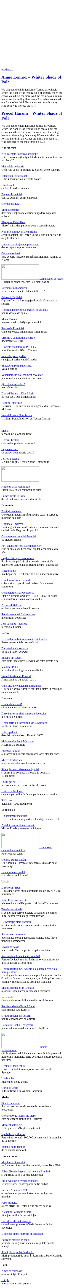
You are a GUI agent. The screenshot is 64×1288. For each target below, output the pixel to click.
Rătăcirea (6, 800)
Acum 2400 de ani (11, 605)
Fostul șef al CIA (11, 781)
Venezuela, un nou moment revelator (21, 374)
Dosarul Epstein (10, 439)
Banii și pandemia (11, 511)
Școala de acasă (10, 946)
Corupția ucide (9, 1087)
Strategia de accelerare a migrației (20, 769)
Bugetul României (11, 194)
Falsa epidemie (9, 732)
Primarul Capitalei (11, 297)
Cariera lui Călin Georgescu (17, 1024)
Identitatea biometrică (13, 1162)
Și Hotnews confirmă (13, 384)
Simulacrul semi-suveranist (16, 365)
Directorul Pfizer (10, 887)
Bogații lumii (8, 570)
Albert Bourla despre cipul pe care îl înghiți (25, 1171)
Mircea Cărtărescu (11, 760)
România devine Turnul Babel (18, 1006)
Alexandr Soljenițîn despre (16, 1211)
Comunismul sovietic (51, 278)
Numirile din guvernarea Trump (19, 231)
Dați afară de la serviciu (14, 648)
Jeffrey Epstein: (10, 458)
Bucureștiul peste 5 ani (14, 175)
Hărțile (5, 1280)
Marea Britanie (9, 319)
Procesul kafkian (10, 750)
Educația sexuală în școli (15, 1239)
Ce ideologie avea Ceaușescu (17, 592)
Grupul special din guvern (16, 1015)
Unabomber (8, 1078)
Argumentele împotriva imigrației (20, 153)
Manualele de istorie (12, 166)
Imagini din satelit (11, 657)
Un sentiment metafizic (14, 815)
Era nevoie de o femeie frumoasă (19, 1180)
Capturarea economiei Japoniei (18, 536)
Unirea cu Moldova (12, 791)
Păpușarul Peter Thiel (13, 222)
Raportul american (11, 402)
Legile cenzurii (9, 449)
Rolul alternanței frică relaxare (18, 614)
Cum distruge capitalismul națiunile (21, 685)
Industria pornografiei (13, 356)
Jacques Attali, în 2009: (14, 1190)
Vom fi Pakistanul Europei (16, 676)
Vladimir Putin (9, 667)
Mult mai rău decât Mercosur (17, 741)
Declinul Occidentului (13, 1065)
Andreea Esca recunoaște (15, 486)
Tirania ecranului (10, 1103)
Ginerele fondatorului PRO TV (18, 346)
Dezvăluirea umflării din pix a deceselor (23, 713)
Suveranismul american (14, 287)
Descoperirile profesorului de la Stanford (24, 722)
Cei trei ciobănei (10, 253)
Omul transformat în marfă (16, 580)
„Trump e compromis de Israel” (19, 337)
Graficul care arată (11, 704)
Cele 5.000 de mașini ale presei (18, 1115)
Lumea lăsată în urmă (13, 495)
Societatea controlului (13, 934)
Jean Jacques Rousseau (14, 623)
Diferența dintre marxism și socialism (22, 1233)
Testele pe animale (11, 909)
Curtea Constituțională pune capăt (20, 244)
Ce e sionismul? (10, 203)
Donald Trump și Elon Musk (17, 393)
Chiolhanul (7, 185)
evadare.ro (7, 69)
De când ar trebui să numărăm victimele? (24, 639)
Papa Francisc (9, 1202)
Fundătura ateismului (13, 872)
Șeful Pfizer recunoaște (14, 900)
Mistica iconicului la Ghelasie (17, 987)
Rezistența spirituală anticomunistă (20, 956)
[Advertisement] (32, 34)
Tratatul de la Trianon (13, 1146)
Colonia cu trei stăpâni (13, 859)
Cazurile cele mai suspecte (16, 1221)
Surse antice (8, 997)
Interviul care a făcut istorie (16, 415)
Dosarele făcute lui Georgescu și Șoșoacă (24, 309)
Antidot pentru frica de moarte (18, 825)
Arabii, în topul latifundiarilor (17, 1252)
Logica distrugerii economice (17, 558)
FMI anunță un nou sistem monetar (21, 545)
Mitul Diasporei (10, 209)
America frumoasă (11, 1270)
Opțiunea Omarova (12, 523)
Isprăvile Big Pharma (13, 1134)
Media (5, 430)
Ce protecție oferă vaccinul (16, 921)
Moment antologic (11, 1124)
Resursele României (12, 328)
